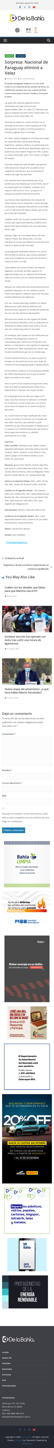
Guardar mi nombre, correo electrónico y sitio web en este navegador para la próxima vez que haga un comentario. (25, 817)
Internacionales (9, 1385)
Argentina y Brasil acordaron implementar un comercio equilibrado (26, 567)
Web (4, 795)
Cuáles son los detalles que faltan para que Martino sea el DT (25, 589)
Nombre (7, 770)
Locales (5, 1352)
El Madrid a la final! (14, 558)
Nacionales (21, 56)
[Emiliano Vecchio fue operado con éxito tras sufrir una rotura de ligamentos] (27, 607)
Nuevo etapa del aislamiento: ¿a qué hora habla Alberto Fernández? (27, 690)
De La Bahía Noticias (27, 79)
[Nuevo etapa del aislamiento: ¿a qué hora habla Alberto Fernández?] (27, 660)
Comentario (9, 734)
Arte (4, 1380)
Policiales (6, 1363)
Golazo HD (9, 56)
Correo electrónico (12, 783)
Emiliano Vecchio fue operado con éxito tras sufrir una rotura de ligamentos (25, 640)
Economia (6, 1374)
